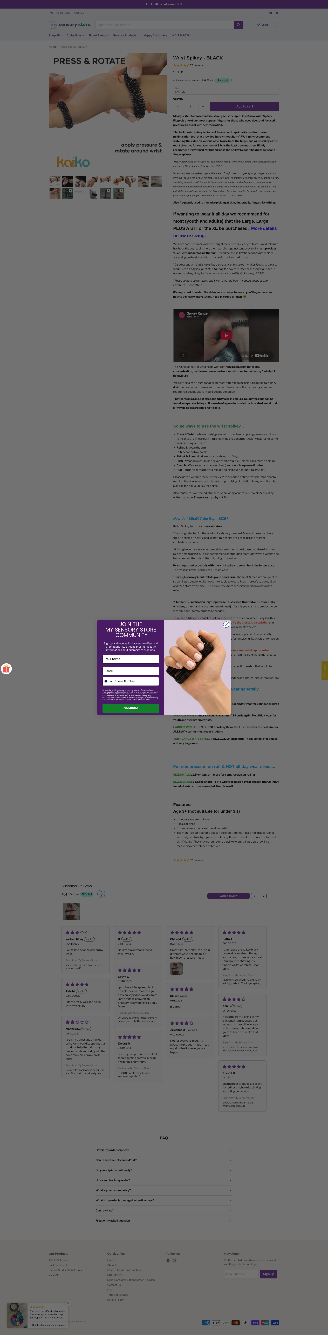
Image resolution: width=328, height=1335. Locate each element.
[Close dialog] (226, 625)
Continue (130, 708)
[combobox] (108, 681)
